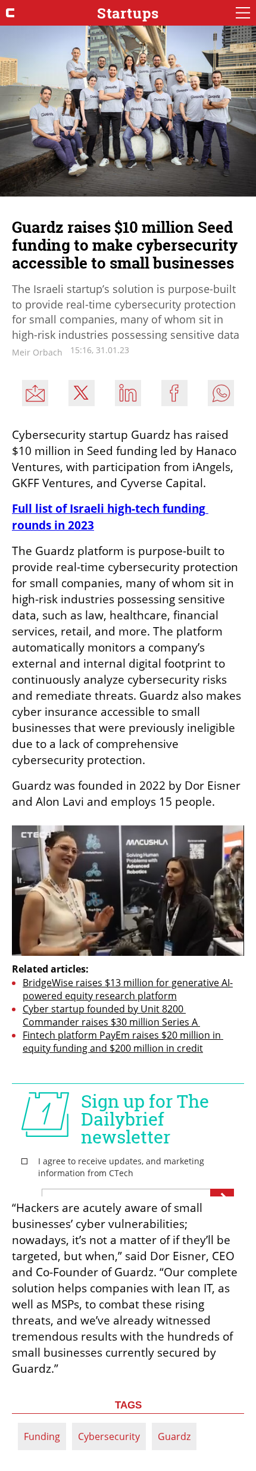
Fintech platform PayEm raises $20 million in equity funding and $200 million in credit (123, 1042)
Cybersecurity (109, 1436)
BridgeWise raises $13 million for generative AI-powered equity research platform (128, 989)
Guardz (174, 1436)
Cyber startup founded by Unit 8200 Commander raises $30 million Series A (111, 1015)
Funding (42, 1436)
